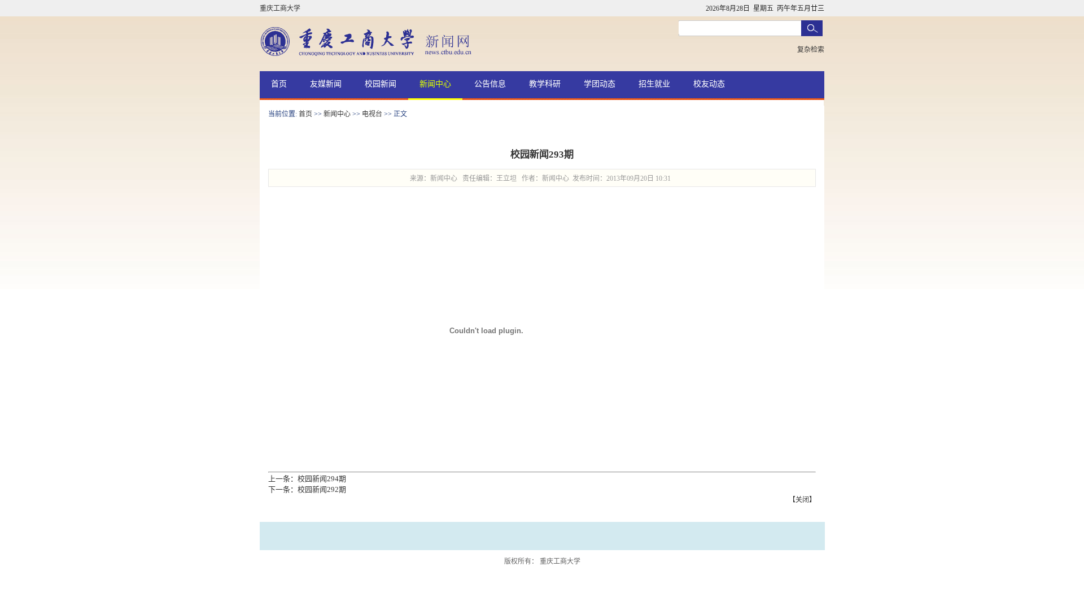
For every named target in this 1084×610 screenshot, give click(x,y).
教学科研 (545, 84)
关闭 (802, 500)
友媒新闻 (326, 84)
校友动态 (709, 84)
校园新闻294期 (322, 478)
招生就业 (654, 84)
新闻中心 (435, 84)
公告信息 (490, 84)
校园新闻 (380, 84)
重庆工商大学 (280, 8)
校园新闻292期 (322, 489)
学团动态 (599, 84)
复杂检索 (810, 50)
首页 (279, 84)
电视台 (372, 114)
